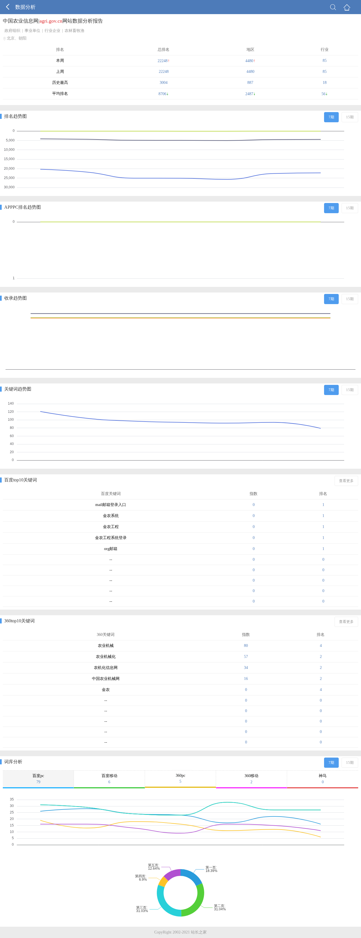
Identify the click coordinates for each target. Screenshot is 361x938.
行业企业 (52, 31)
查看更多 (346, 481)
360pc (180, 778)
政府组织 (12, 31)
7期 (331, 117)
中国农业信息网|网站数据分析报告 (53, 21)
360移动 (251, 779)
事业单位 (32, 31)
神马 (323, 779)
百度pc (38, 779)
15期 (350, 117)
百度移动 (109, 779)
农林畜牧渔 (74, 31)
